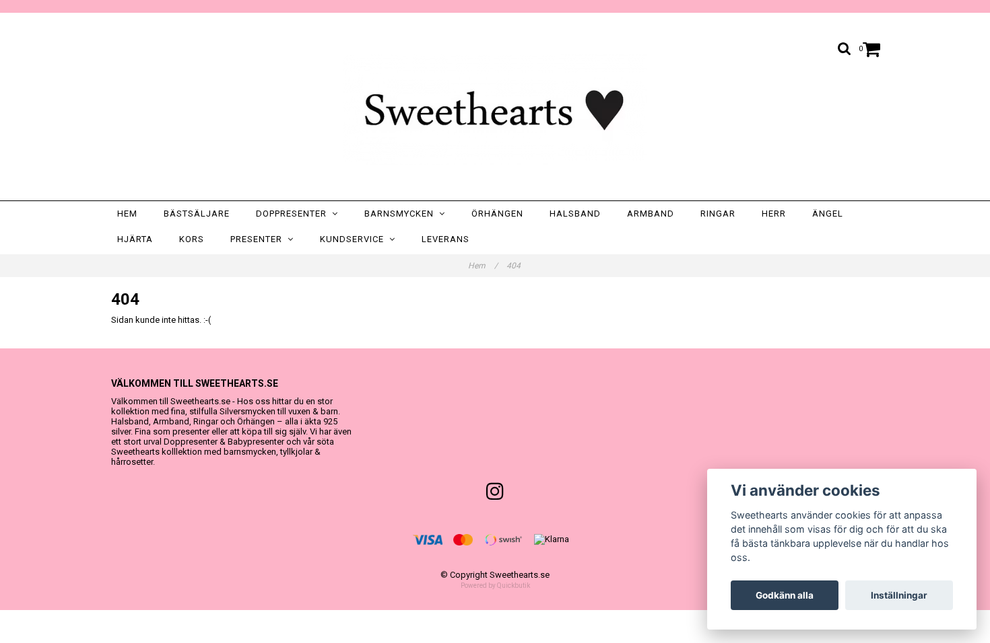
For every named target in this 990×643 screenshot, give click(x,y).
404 (514, 265)
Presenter (259, 239)
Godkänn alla (785, 595)
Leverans (445, 239)
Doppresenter (294, 214)
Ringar (717, 214)
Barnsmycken (401, 214)
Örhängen (497, 214)
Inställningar (899, 595)
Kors (191, 239)
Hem (127, 214)
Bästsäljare (197, 214)
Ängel (827, 214)
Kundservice (354, 239)
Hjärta (135, 239)
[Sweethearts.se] (495, 109)
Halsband (575, 214)
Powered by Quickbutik (495, 585)
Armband (650, 214)
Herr (774, 214)
